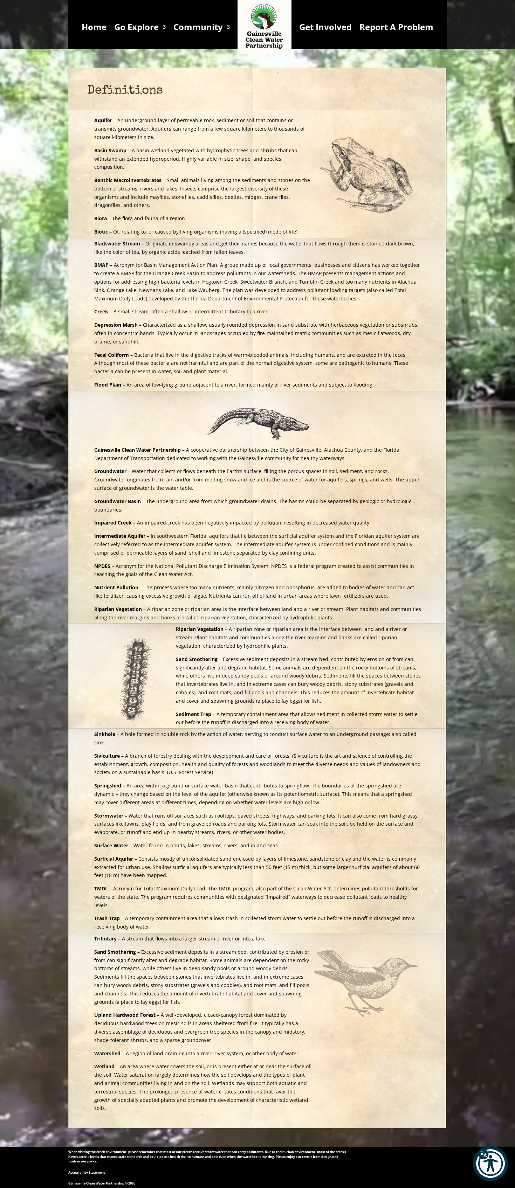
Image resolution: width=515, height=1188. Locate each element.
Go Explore (136, 27)
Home (94, 27)
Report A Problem (396, 27)
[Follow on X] (387, 1157)
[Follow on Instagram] (401, 1157)
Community (198, 27)
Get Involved (325, 27)
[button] (490, 1163)
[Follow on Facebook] (373, 1157)
